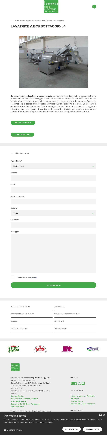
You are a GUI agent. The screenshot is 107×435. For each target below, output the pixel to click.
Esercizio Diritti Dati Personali (25, 404)
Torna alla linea (22, 134)
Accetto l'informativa (27, 278)
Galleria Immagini (23, 123)
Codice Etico (77, 401)
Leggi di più (49, 422)
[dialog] (53, 423)
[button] (13, 429)
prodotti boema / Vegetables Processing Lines (30, 20)
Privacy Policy (17, 406)
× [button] (104, 415)
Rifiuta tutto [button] (71, 429)
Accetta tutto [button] (92, 429)
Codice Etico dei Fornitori (83, 404)
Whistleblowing (18, 401)
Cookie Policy (17, 396)
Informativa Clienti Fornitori (24, 399)
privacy (34, 278)
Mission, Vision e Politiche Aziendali (83, 397)
